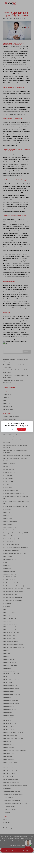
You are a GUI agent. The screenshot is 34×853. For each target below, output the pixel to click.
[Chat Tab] (17, 426)
